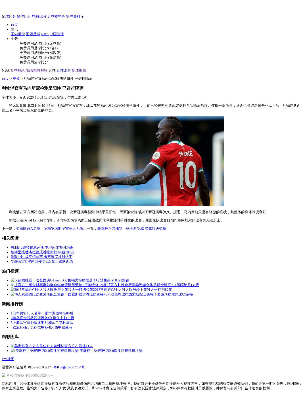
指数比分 (39, 16)
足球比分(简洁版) (47, 57)
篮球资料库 (75, 16)
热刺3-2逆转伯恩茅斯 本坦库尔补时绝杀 (42, 247)
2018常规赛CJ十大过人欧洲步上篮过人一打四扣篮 (132, 289)
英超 (16, 79)
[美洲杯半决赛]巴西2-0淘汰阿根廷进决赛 (110, 351)
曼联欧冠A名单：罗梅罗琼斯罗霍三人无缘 (49, 228)
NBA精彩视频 (36, 70)
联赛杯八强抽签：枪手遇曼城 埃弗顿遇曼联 (131, 228)
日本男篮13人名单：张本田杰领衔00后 (42, 313)
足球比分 (9, 16)
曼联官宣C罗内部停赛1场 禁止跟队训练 (42, 261)
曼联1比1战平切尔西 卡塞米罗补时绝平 (41, 257)
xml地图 (8, 359)
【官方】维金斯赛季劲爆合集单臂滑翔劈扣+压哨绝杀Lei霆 (153, 285)
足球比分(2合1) (46, 48)
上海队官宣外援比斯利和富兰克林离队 (42, 322)
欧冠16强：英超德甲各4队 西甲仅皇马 (41, 327)
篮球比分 (24, 16)
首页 (14, 25)
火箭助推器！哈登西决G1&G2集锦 (102, 280)
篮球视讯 (17, 70)
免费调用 (27, 43)
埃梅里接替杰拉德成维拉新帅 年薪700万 (42, 252)
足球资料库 (56, 16)
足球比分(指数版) (47, 53)
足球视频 (79, 70)
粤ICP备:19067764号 (69, 367)
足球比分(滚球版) (47, 43)
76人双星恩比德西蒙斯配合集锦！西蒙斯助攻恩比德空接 (148, 294)
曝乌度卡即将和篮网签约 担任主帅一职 (42, 318)
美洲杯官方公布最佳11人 (73, 346)
